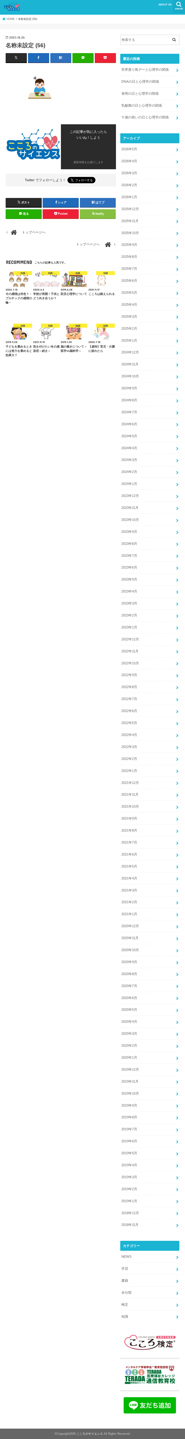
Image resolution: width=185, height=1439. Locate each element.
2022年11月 (130, 651)
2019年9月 (129, 1105)
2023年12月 (130, 496)
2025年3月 (129, 316)
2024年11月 (130, 364)
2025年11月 (130, 221)
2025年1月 (129, 340)
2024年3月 (129, 460)
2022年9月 (129, 675)
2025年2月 (129, 328)
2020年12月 (130, 926)
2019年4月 (129, 1165)
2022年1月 (129, 771)
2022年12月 (130, 639)
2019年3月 (129, 1177)
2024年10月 (130, 376)
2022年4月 (129, 735)
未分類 (126, 1292)
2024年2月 (129, 472)
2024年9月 (129, 388)
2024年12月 (130, 352)
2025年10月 (130, 233)
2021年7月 (129, 842)
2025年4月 (129, 304)
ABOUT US (164, 4)
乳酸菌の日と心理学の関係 (141, 105)
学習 (124, 1268)
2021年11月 (130, 794)
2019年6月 (129, 1141)
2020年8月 (129, 974)
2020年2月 (129, 1045)
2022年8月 (129, 687)
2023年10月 (130, 520)
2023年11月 (130, 508)
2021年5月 (129, 866)
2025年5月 (129, 292)
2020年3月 (129, 1033)
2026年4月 (129, 161)
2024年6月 (129, 424)
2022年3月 (129, 747)
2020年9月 (129, 962)
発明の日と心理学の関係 (140, 93)
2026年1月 (129, 197)
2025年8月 (129, 257)
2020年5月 (129, 1009)
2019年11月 (130, 1081)
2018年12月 (130, 1213)
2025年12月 (130, 209)
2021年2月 (129, 902)
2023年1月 (129, 627)
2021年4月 (129, 878)
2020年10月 (130, 950)
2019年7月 (129, 1129)
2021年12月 (130, 783)
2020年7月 (129, 986)
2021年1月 (129, 914)
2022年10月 (130, 663)
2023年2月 (129, 615)
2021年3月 (129, 890)
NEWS (126, 1256)
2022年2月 (129, 759)
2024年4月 (129, 448)
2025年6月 (129, 280)
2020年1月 (129, 1057)
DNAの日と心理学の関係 (140, 81)
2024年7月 (129, 412)
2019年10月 (130, 1093)
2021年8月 (129, 830)
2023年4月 (129, 591)
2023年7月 (129, 555)
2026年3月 (129, 173)
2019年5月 (129, 1153)
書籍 (124, 1280)
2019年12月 (130, 1069)
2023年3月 (129, 603)
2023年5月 (129, 579)
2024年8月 (129, 400)
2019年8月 (129, 1117)
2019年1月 (129, 1201)
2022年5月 (129, 723)
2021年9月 (129, 818)
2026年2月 (129, 185)
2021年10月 (130, 806)
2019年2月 (129, 1189)
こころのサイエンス (89, 1433)
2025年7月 (129, 268)
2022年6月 (129, 711)
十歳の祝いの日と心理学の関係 (145, 117)
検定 (124, 1304)
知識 (124, 1316)
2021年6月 (129, 854)
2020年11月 (130, 938)
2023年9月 (129, 532)
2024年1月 (129, 484)
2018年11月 (130, 1225)
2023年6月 (129, 567)
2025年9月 (129, 245)
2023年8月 (129, 544)
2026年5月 (129, 149)
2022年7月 (129, 699)
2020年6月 (129, 998)
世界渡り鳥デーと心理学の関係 (145, 69)
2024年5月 (129, 436)
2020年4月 (129, 1021)
